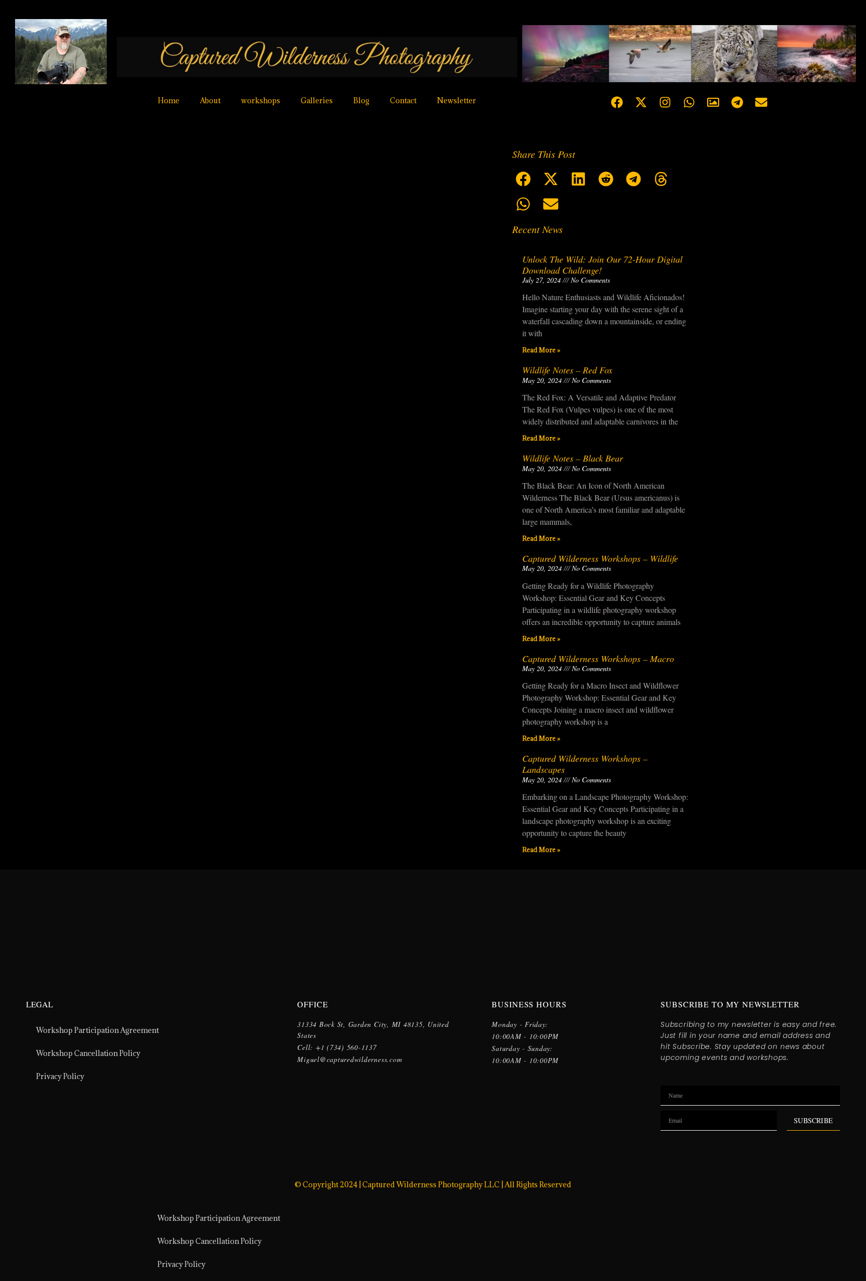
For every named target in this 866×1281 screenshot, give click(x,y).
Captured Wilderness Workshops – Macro (598, 659)
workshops (260, 100)
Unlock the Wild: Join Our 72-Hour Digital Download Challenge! (602, 264)
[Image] (713, 102)
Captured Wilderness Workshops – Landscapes (584, 763)
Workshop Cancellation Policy (88, 1053)
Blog (361, 100)
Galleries (317, 100)
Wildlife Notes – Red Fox (567, 370)
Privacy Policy (60, 1076)
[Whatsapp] (689, 102)
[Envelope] (761, 102)
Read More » (541, 350)
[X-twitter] (641, 102)
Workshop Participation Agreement (97, 1030)
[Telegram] (737, 102)
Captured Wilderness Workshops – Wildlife (600, 558)
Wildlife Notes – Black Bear (572, 458)
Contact (403, 100)
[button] (523, 179)
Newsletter (456, 100)
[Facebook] (617, 102)
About (210, 100)
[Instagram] (665, 102)
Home (168, 100)
